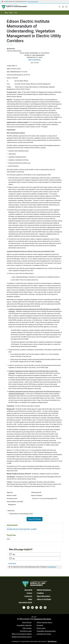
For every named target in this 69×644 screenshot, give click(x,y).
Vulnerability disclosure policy (46, 631)
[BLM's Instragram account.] (36, 607)
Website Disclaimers (44, 590)
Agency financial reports (44, 622)
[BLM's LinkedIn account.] (45, 607)
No (13, 558)
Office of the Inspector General (22, 634)
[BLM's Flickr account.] (40, 607)
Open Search (59, 7)
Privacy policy (41, 628)
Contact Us (28, 596)
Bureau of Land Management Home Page (14, 7)
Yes (13, 554)
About (11, 12)
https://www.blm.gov (34, 59)
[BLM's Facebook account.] (32, 607)
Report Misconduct (43, 596)
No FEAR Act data (26, 631)
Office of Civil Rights (44, 599)
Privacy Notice (12, 563)
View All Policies (34, 519)
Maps (30, 599)
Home (6, 12)
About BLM (28, 590)
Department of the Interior (42, 619)
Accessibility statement (24, 625)
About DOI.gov (27, 622)
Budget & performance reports (22, 637)
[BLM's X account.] (24, 607)
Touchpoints (51, 567)
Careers (29, 593)
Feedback (40, 593)
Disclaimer (40, 625)
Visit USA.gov (52, 641)
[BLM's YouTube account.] (28, 607)
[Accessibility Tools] (63, 6)
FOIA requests (27, 628)
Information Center (25, 602)
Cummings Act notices (44, 634)
